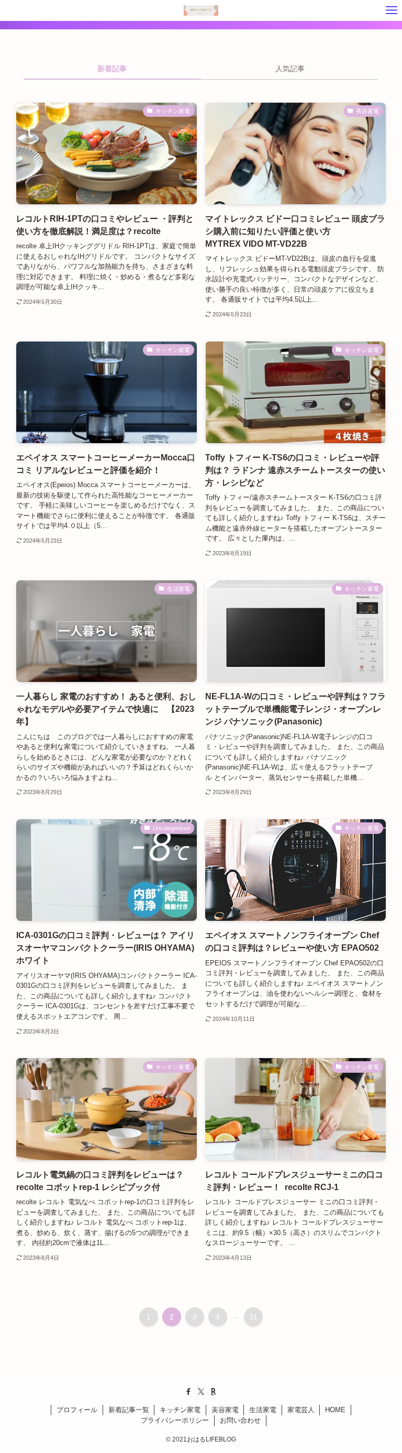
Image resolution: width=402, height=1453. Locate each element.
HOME (335, 1410)
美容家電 (225, 1410)
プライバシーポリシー (175, 1420)
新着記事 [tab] (112, 68)
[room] (213, 1391)
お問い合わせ (240, 1420)
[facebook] (188, 1391)
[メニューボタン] (391, 10)
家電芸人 (301, 1410)
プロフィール (77, 1410)
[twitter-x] (201, 1391)
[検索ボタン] (10, 10)
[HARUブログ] (201, 10)
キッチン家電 (180, 1410)
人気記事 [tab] (290, 68)
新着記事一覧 (128, 1410)
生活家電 (262, 1410)
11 (254, 1317)
